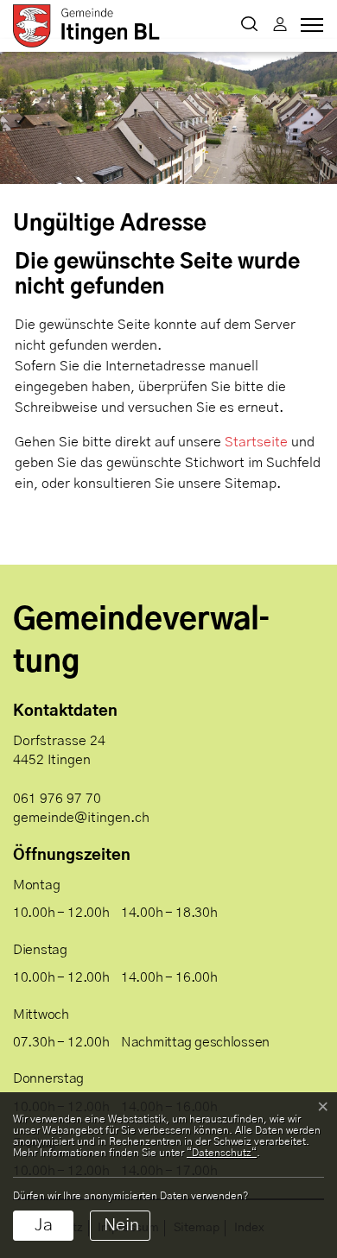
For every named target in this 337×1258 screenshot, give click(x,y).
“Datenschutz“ (222, 1152)
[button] (249, 25)
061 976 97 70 (57, 799)
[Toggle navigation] (309, 29)
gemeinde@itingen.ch (81, 818)
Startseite (256, 442)
